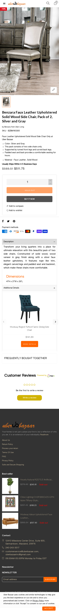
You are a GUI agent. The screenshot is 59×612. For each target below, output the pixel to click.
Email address (10, 579)
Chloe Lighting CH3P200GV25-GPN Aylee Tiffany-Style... (37, 499)
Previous (3, 322)
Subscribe (50, 579)
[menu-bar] (5, 3)
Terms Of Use (8, 452)
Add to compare (16, 206)
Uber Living (19, 127)
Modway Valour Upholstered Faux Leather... (36, 516)
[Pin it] (14, 221)
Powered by (41, 375)
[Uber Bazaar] (17, 3)
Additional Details (11, 288)
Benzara (7, 127)
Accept (48, 608)
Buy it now (29, 199)
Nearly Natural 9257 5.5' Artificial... (36, 479)
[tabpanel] (29, 51)
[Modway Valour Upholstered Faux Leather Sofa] (10, 521)
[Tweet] (8, 221)
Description (9, 242)
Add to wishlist (15, 210)
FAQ (4, 457)
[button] (50, 183)
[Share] (3, 221)
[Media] (53, 90)
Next (55, 322)
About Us (6, 440)
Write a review (29, 398)
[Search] (48, 3)
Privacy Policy (7, 461)
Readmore (44, 435)
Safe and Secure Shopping (13, 465)
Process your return (10, 448)
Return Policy (7, 444)
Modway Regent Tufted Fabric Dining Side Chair (29, 328)
